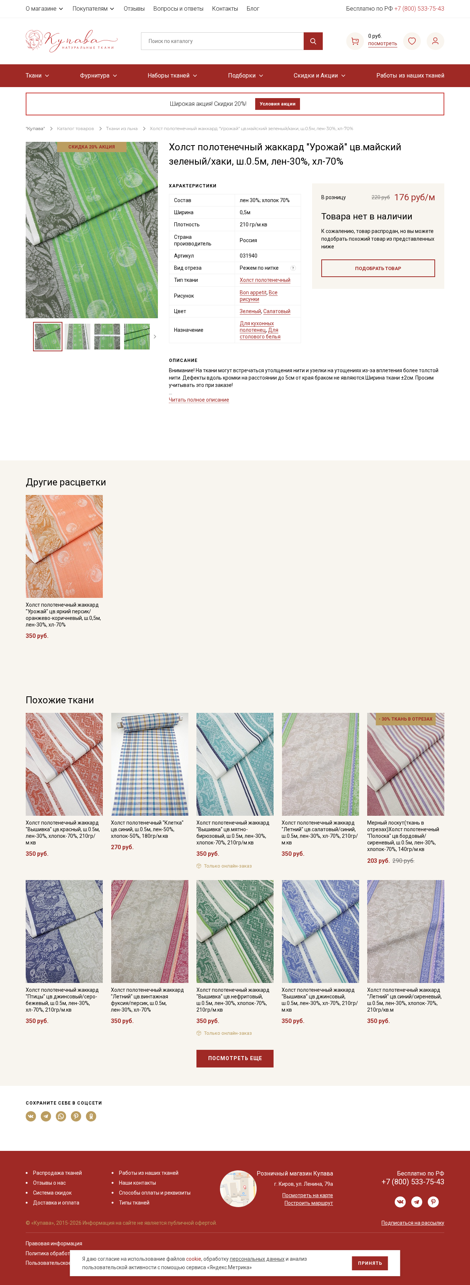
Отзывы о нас (49, 1183)
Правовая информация (54, 1243)
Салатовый (276, 311)
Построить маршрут (309, 1203)
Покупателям (90, 8)
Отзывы (134, 8)
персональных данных (257, 1259)
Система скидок (52, 1193)
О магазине (41, 8)
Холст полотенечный (265, 280)
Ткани (33, 75)
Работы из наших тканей (410, 75)
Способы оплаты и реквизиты (155, 1193)
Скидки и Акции (316, 75)
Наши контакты (137, 1183)
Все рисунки (259, 296)
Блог (253, 8)
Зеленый (250, 311)
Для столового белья (260, 333)
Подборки (242, 75)
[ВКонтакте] (31, 1116)
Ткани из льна (122, 128)
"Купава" (35, 128)
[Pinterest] (76, 1116)
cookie (193, 1259)
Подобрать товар (378, 268)
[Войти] (435, 41)
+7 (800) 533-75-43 (419, 8)
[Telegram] (46, 1116)
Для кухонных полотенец (257, 326)
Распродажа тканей (57, 1173)
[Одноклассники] (91, 1116)
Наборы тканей (168, 75)
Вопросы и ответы (178, 8)
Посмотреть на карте (307, 1195)
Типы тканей (134, 1203)
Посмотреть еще (235, 1058)
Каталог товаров (75, 128)
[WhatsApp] (61, 1116)
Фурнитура (94, 75)
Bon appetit (253, 292)
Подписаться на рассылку (413, 1223)
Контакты (225, 8)
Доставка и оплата (56, 1203)
